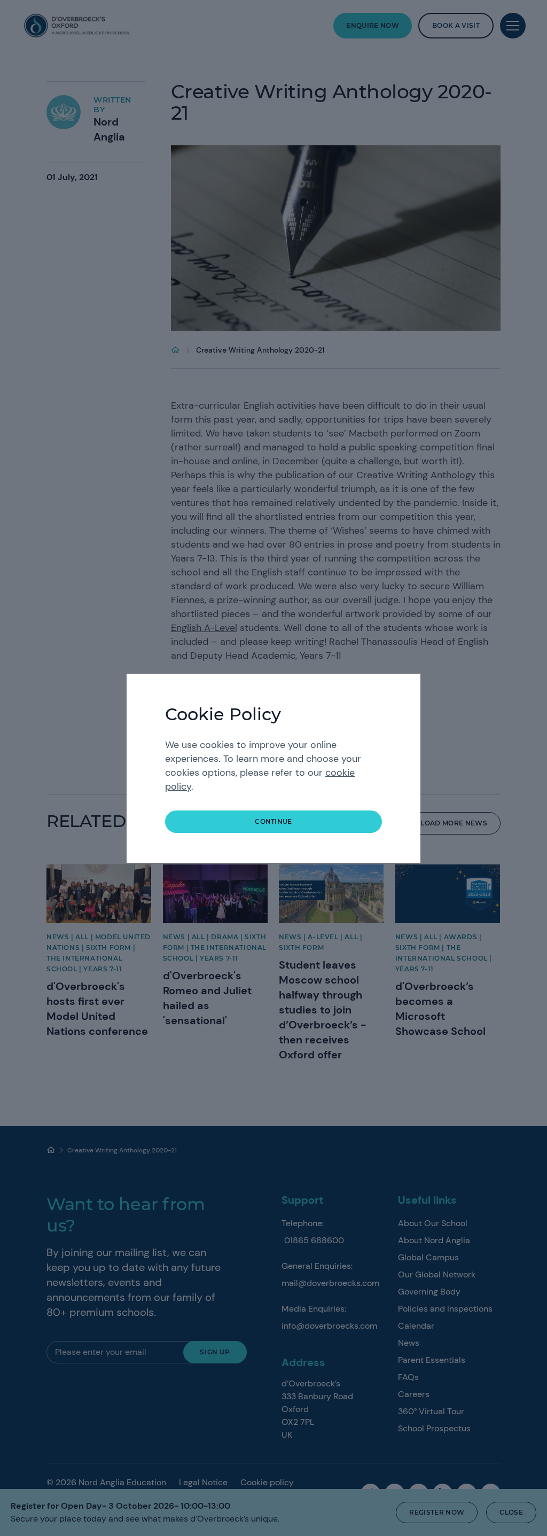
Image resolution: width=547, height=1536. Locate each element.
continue (273, 821)
